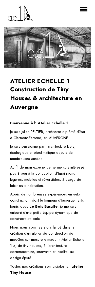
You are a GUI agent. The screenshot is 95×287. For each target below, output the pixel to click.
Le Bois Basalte (43, 206)
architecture (56, 146)
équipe (48, 212)
